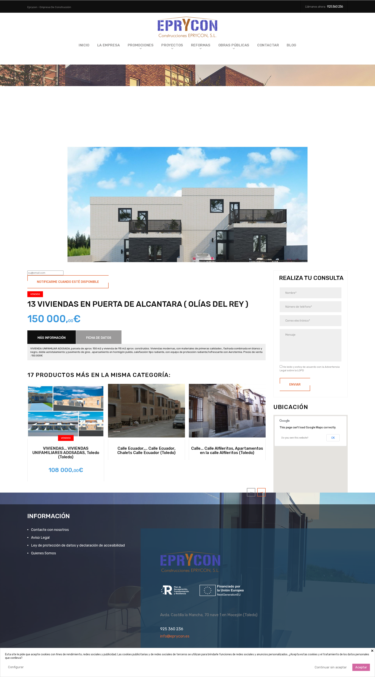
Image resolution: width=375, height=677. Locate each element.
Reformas (201, 45)
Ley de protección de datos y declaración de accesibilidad (77, 545)
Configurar (16, 667)
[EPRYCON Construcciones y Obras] (187, 26)
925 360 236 (335, 6)
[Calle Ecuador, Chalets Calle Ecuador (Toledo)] (146, 411)
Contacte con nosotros (49, 530)
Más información (52, 338)
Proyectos (172, 45)
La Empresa (108, 45)
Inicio (84, 45)
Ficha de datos (98, 338)
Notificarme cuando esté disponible (68, 282)
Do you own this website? (294, 437)
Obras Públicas (233, 45)
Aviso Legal (40, 537)
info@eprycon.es (174, 636)
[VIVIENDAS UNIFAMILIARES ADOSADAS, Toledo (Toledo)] (65, 411)
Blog (291, 45)
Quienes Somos (43, 553)
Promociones (141, 45)
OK (333, 437)
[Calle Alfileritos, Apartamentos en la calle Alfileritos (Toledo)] (227, 411)
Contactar (268, 45)
